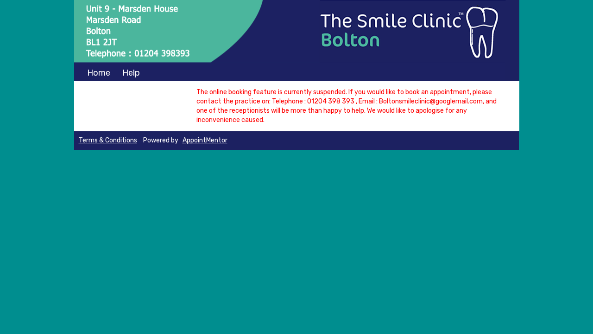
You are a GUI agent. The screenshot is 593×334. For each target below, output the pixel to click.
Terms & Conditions (108, 140)
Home (98, 73)
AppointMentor (205, 140)
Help (131, 73)
